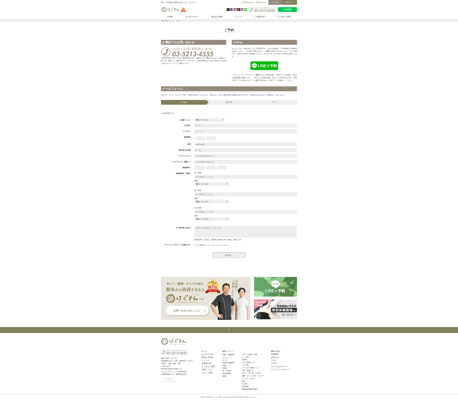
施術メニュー (228, 351)
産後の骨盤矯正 (228, 363)
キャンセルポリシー (279, 366)
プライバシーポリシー (280, 369)
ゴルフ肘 (245, 365)
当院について (207, 369)
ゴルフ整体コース (248, 362)
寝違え (225, 368)
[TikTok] (238, 9)
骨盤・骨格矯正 (228, 355)
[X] (228, 9)
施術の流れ (275, 351)
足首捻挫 (245, 386)
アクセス (275, 2)
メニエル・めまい (248, 378)
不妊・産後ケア (248, 370)
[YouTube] (235, 9)
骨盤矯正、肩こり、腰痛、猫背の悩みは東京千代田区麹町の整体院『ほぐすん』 (231, 397)
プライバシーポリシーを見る (218, 245)
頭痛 (224, 365)
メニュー (239, 17)
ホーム (204, 351)
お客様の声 (260, 17)
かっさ (225, 360)
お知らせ (274, 357)
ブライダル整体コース (250, 368)
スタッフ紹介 (207, 373)
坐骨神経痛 (227, 373)
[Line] (245, 9)
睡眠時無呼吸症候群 (249, 389)
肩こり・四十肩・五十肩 (251, 373)
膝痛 (224, 376)
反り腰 (244, 384)
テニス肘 (245, 357)
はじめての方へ (192, 17)
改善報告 (274, 354)
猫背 (243, 381)
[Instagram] (242, 9)
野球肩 (244, 360)
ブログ (274, 360)
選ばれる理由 (217, 17)
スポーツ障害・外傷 (249, 354)
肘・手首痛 (227, 371)
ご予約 (274, 363)
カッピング (227, 357)
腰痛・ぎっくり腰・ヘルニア (253, 376)
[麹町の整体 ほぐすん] (173, 9)
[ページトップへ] (229, 330)
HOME (170, 17)
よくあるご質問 (284, 17)
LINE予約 (287, 9)
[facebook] (231, 9)
